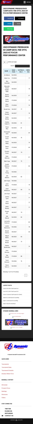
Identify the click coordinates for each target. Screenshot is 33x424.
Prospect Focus (6, 388)
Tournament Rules (6, 367)
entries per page (12, 62)
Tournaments (5, 364)
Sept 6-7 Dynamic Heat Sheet (9, 303)
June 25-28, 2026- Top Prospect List (10, 288)
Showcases (5, 394)
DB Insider (4, 385)
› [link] (28, 275)
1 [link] (25, 275)
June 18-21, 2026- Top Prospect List (10, 291)
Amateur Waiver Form (8, 373)
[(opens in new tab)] (16, 314)
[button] (9, 71)
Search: (13, 65)
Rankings (4, 391)
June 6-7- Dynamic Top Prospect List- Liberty (12, 294)
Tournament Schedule (7, 370)
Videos (3, 397)
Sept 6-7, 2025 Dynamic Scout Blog (10, 300)
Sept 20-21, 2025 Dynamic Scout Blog (11, 297)
